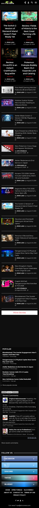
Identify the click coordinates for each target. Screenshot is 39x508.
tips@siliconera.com (23, 505)
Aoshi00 (12, 416)
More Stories (19, 312)
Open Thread (17, 490)
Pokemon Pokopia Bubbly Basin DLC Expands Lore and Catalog (29, 68)
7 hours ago (9, 425)
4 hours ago (12, 412)
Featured (10, 23)
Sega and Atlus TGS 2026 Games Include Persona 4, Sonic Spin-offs (25, 191)
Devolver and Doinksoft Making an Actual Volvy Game (24, 221)
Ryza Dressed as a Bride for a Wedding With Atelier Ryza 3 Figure (26, 133)
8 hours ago (30, 434)
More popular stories (9, 385)
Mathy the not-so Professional (20, 430)
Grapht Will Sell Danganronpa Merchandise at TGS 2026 (26, 283)
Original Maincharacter (17, 399)
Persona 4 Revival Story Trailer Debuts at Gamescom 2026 (26, 238)
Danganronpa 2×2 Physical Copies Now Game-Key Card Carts (26, 253)
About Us (8, 492)
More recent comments (10, 443)
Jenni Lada (10, 42)
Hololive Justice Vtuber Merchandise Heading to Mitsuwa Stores (25, 102)
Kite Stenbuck (22, 151)
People (4, 392)
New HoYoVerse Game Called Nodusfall (16, 379)
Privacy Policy (19, 495)
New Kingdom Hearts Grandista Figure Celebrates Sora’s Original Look (26, 268)
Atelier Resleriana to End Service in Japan (24, 162)
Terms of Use (29, 492)
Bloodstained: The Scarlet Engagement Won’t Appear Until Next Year (26, 298)
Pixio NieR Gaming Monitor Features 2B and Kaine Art (25, 89)
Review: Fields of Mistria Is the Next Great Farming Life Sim (29, 31)
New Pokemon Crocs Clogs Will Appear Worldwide (25, 147)
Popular (15, 392)
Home (7, 490)
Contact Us (18, 492)
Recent (9, 392)
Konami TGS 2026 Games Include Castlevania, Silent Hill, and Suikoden (25, 176)
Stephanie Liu (21, 165)
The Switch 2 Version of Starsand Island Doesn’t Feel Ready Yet (10, 31)
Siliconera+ (29, 490)
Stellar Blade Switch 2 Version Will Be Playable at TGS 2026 (25, 118)
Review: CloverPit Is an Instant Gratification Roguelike (10, 68)
